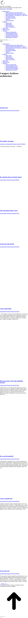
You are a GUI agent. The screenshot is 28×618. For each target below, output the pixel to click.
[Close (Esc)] (0, 616)
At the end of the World (7, 244)
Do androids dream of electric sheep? (11, 177)
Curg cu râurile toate (6, 498)
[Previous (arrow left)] (0, 617)
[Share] (2, 616)
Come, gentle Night (5, 308)
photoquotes (8, 144)
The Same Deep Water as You (8, 210)
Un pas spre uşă (4, 571)
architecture (2, 110)
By (9, 110)
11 (5, 583)
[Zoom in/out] (4, 616)
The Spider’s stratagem (7, 141)
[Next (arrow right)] (2, 617)
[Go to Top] (14, 614)
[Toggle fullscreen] (3, 616)
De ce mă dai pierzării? (6, 456)
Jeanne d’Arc (4, 108)
